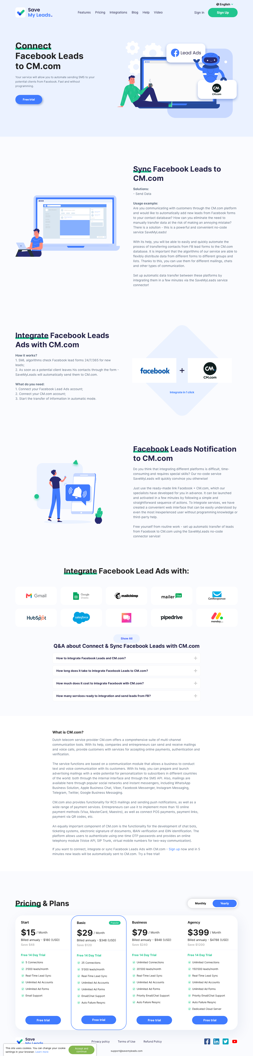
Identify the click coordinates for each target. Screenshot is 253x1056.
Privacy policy (100, 1041)
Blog (135, 12)
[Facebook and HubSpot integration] (36, 617)
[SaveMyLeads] (35, 12)
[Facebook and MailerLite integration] (171, 595)
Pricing (100, 12)
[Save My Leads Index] (32, 1041)
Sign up (174, 849)
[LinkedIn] (216, 1041)
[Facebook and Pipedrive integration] (171, 617)
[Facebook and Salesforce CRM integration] (81, 617)
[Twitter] (226, 1041)
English (225, 4)
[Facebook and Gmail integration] (36, 595)
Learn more (42, 1051)
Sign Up (223, 12)
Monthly (200, 903)
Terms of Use (126, 1041)
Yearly (224, 903)
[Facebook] (207, 1041)
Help (146, 12)
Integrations (118, 12)
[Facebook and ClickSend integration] (126, 617)
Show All (126, 638)
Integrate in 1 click (182, 392)
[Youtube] (235, 1041)
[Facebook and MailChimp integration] (126, 595)
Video (158, 12)
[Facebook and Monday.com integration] (217, 617)
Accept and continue (81, 1050)
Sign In (199, 12)
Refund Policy (153, 1041)
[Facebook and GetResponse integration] (217, 595)
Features (84, 12)
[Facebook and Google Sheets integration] (81, 595)
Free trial (29, 99)
